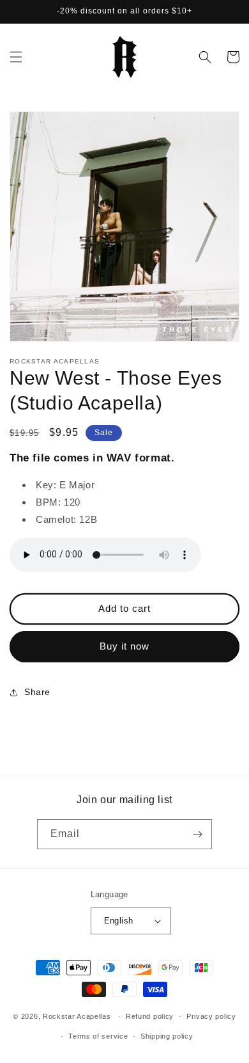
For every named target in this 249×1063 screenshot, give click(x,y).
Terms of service (98, 1036)
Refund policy (150, 1016)
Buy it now (124, 646)
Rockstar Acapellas (77, 1016)
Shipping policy (166, 1036)
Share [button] (37, 692)
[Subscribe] (197, 834)
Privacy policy (211, 1016)
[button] (16, 57)
